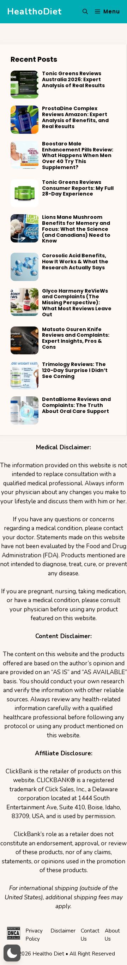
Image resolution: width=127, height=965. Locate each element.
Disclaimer (62, 930)
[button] (85, 11)
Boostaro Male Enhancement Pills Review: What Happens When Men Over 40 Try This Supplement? (77, 155)
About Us (112, 934)
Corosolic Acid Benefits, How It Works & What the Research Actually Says (75, 261)
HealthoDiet (34, 12)
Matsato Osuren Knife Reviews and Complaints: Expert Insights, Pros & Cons (75, 338)
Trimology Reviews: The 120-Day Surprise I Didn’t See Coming (75, 370)
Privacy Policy (34, 934)
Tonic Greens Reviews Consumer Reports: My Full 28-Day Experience (78, 188)
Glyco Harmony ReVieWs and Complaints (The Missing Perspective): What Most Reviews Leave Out (76, 302)
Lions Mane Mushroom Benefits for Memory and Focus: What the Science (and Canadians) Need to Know (76, 229)
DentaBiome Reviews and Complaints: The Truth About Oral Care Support (76, 405)
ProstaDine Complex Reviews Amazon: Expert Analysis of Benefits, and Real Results (75, 117)
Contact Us (90, 934)
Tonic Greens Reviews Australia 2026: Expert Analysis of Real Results (73, 79)
